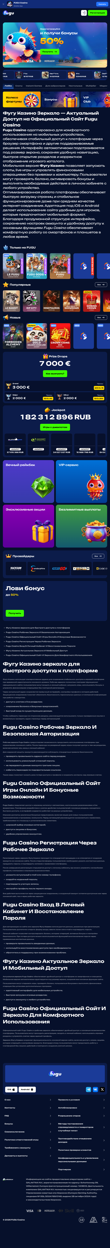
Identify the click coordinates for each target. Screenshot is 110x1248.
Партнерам (64, 1169)
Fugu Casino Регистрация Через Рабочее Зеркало (33, 641)
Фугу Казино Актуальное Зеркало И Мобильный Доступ (37, 651)
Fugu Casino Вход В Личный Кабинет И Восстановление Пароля (40, 646)
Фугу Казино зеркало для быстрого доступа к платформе (38, 628)
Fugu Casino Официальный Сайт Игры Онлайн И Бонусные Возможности (46, 637)
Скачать (102, 4)
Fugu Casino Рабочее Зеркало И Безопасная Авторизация (38, 632)
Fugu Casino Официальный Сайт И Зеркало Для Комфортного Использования (49, 655)
